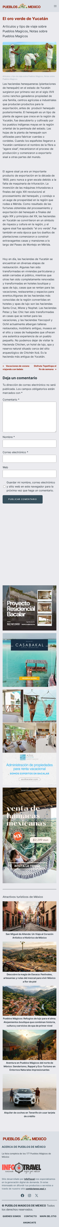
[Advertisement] (29, 547)
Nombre (9, 437)
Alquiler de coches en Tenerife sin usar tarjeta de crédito (29, 1114)
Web (5, 467)
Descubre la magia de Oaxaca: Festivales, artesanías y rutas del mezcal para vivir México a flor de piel (29, 978)
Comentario (11, 399)
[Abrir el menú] (55, 6)
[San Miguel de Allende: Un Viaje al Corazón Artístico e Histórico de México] (29, 916)
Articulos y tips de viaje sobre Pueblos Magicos (23, 76)
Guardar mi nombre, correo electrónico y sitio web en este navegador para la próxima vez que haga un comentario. (31, 486)
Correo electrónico (15, 452)
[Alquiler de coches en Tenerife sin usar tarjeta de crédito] (29, 1092)
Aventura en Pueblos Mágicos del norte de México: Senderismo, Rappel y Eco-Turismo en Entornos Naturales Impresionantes (30, 1066)
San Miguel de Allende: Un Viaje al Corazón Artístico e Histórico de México (29, 936)
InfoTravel (29, 1179)
